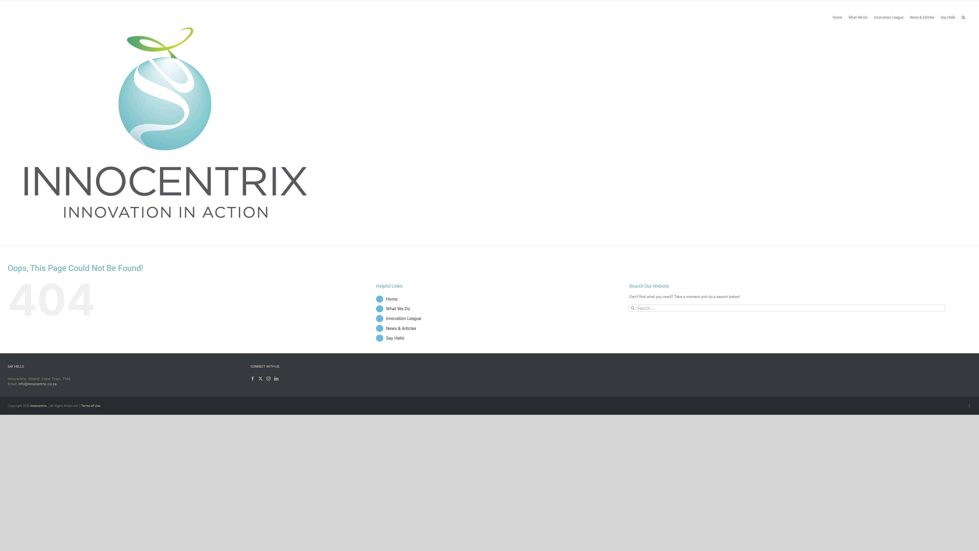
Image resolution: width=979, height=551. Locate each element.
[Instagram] (268, 379)
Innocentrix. (38, 406)
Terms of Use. (91, 406)
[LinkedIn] (276, 379)
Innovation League (403, 318)
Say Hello (395, 338)
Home (391, 299)
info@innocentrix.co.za (37, 384)
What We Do (398, 308)
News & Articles (401, 328)
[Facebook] (253, 379)
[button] (963, 17)
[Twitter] (261, 379)
